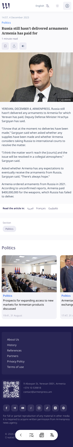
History (11, 345)
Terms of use (15, 367)
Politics (9, 228)
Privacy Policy (15, 361)
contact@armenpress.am (37, 391)
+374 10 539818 (32, 387)
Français (41, 208)
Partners (12, 356)
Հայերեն (53, 208)
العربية (30, 208)
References (14, 350)
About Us (13, 339)
